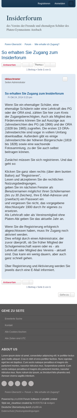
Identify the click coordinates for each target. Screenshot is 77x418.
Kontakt (9, 325)
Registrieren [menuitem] (44, 3)
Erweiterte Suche (13, 318)
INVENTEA (38, 403)
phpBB (17, 399)
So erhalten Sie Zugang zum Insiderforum (29, 55)
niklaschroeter (12, 79)
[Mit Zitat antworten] (65, 79)
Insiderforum (24, 17)
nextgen (51, 403)
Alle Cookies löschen (15, 332)
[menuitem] (7, 411)
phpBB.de (37, 407)
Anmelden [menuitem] (60, 3)
